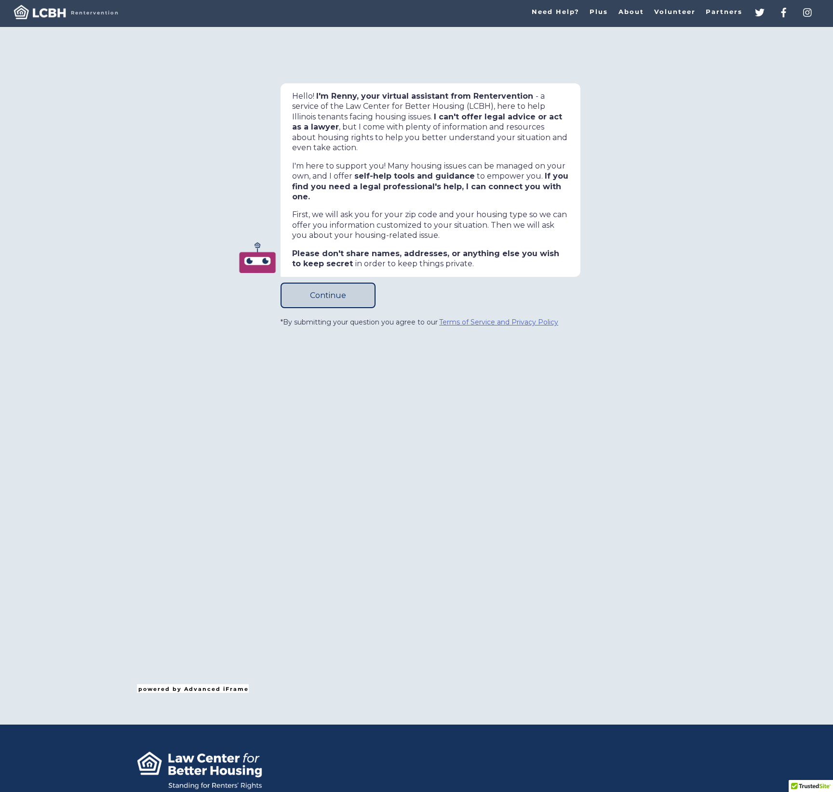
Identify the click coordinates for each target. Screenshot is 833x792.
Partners (724, 11)
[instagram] (808, 11)
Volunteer (675, 11)
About (631, 11)
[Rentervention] (39, 15)
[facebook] (783, 11)
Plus (599, 11)
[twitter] (759, 11)
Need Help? (555, 11)
